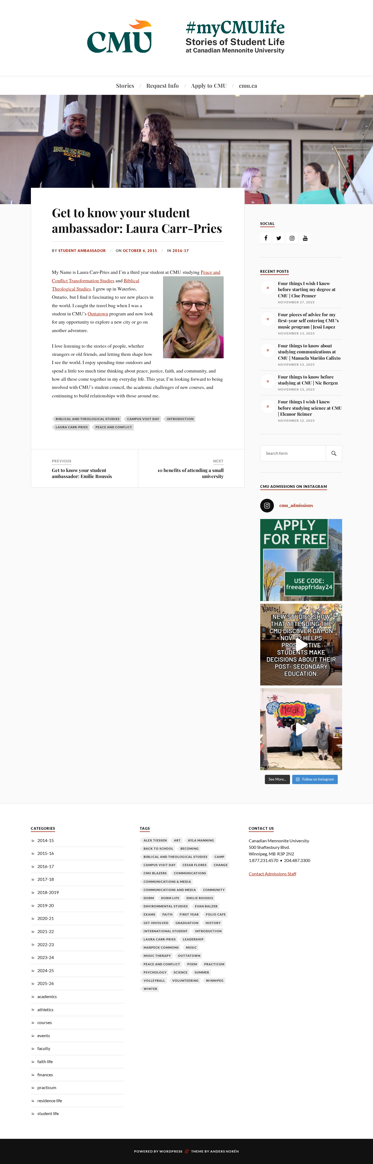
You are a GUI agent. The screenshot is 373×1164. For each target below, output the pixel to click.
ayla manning (201, 840)
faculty (43, 1048)
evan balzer (206, 906)
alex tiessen (155, 840)
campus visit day (143, 419)
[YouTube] (305, 238)
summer (202, 972)
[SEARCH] (334, 453)
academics (47, 996)
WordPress (170, 1151)
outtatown (189, 955)
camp (219, 856)
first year (189, 914)
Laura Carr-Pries (72, 427)
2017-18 (45, 879)
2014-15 (45, 840)
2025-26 (45, 983)
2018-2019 (48, 892)
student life (48, 1113)
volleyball (154, 980)
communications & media (167, 881)
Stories (125, 85)
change (221, 865)
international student (166, 931)
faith (167, 914)
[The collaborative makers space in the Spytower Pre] (301, 729)
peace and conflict (114, 427)
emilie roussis (200, 898)
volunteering (185, 980)
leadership (193, 939)
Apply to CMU (209, 85)
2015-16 (45, 853)
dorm (149, 898)
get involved (156, 923)
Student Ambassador (82, 250)
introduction (180, 419)
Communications (190, 873)
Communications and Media (170, 890)
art (177, 840)
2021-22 (45, 931)
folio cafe (216, 914)
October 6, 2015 (140, 250)
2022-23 (45, 944)
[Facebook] (265, 238)
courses (44, 1022)
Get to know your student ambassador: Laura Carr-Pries (137, 220)
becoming (189, 848)
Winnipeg (215, 980)
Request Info (162, 85)
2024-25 (45, 970)
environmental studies (166, 906)
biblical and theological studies (88, 419)
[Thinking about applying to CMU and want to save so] (301, 560)
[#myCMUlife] (186, 59)
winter (150, 988)
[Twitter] (278, 238)
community (214, 890)
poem (192, 964)
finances (45, 1074)
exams (149, 914)
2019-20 (45, 905)
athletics (45, 1009)
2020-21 (45, 918)
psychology (155, 972)
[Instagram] (291, 238)
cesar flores (195, 865)
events (43, 1035)
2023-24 (45, 957)
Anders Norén (224, 1151)
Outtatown (98, 313)
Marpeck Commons (161, 947)
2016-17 (181, 250)
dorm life (170, 898)
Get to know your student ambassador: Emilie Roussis (82, 473)
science (181, 972)
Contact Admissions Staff (272, 873)
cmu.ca (248, 85)
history (213, 923)
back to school (158, 848)
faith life (45, 1061)
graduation (187, 923)
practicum (46, 1087)
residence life (49, 1100)
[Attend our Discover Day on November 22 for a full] (301, 645)
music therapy (157, 955)
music (191, 947)
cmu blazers (155, 873)
